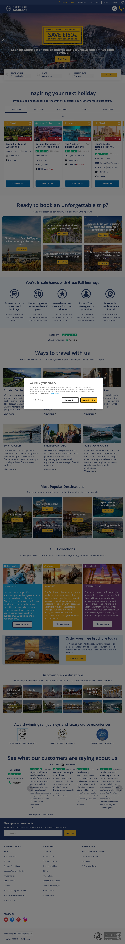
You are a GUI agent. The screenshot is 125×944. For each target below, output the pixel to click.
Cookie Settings (38, 400)
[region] (63, 393)
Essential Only (70, 400)
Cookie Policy (54, 393)
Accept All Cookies (88, 400)
